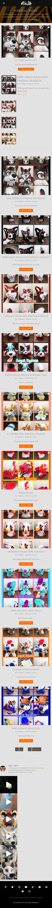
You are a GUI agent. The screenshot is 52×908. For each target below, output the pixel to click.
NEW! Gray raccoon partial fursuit (26, 257)
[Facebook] (6, 887)
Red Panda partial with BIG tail (26, 375)
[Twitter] (12, 887)
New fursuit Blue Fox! (26, 728)
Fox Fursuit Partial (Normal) (26, 198)
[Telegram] (39, 887)
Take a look (26, 69)
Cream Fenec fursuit (26, 669)
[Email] (29, 891)
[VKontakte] (46, 887)
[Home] (22, 891)
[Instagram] (19, 887)
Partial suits (31, 60)
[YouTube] (26, 887)
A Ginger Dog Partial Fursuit (26, 433)
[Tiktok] (33, 887)
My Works (19, 60)
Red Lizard (26, 492)
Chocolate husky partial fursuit (26, 316)
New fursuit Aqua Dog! (26, 610)
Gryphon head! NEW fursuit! (26, 551)
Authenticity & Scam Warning (26, 902)
